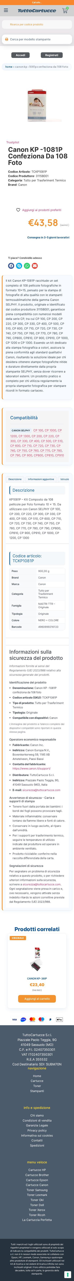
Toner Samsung (37, 1190)
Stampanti (37, 1091)
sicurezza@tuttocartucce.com (41, 790)
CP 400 (34, 441)
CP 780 (57, 450)
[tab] (15, 479)
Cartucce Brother (37, 1175)
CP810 (49, 455)
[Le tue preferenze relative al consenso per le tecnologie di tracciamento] (67, 1274)
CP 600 (15, 445)
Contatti (37, 1140)
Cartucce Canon (37, 1185)
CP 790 (15, 455)
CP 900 (27, 455)
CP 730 (50, 445)
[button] (11, 266)
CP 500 (46, 441)
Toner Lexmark (37, 1195)
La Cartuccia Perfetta (37, 1220)
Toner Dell (37, 1205)
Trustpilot (12, 142)
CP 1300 (24, 436)
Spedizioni (37, 1145)
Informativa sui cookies (37, 1135)
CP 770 (45, 450)
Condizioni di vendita (37, 1120)
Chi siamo (37, 1115)
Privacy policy (37, 1130)
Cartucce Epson (37, 1180)
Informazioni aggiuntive (41, 479)
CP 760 (34, 450)
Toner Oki (37, 1200)
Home (9, 66)
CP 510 (58, 441)
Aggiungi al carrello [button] (37, 998)
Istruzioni (66, 479)
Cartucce (37, 1081)
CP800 (38, 455)
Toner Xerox (37, 1210)
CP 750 (22, 450)
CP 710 (27, 445)
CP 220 (48, 436)
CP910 (59, 455)
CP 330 (22, 441)
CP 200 (37, 436)
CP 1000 (50, 430)
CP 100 (38, 430)
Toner (37, 1086)
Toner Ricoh (37, 1215)
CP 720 (38, 445)
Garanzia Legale (37, 1125)
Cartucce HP (37, 1170)
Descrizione (15, 479)
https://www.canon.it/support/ (31, 768)
